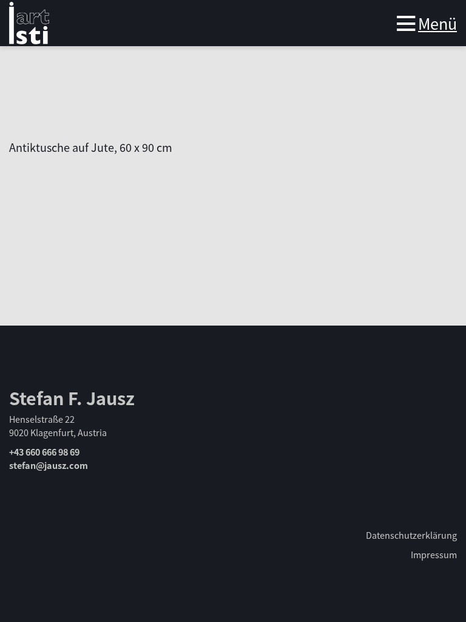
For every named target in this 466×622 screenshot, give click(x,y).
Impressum (434, 554)
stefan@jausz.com (48, 465)
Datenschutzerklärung (411, 534)
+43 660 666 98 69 (44, 451)
